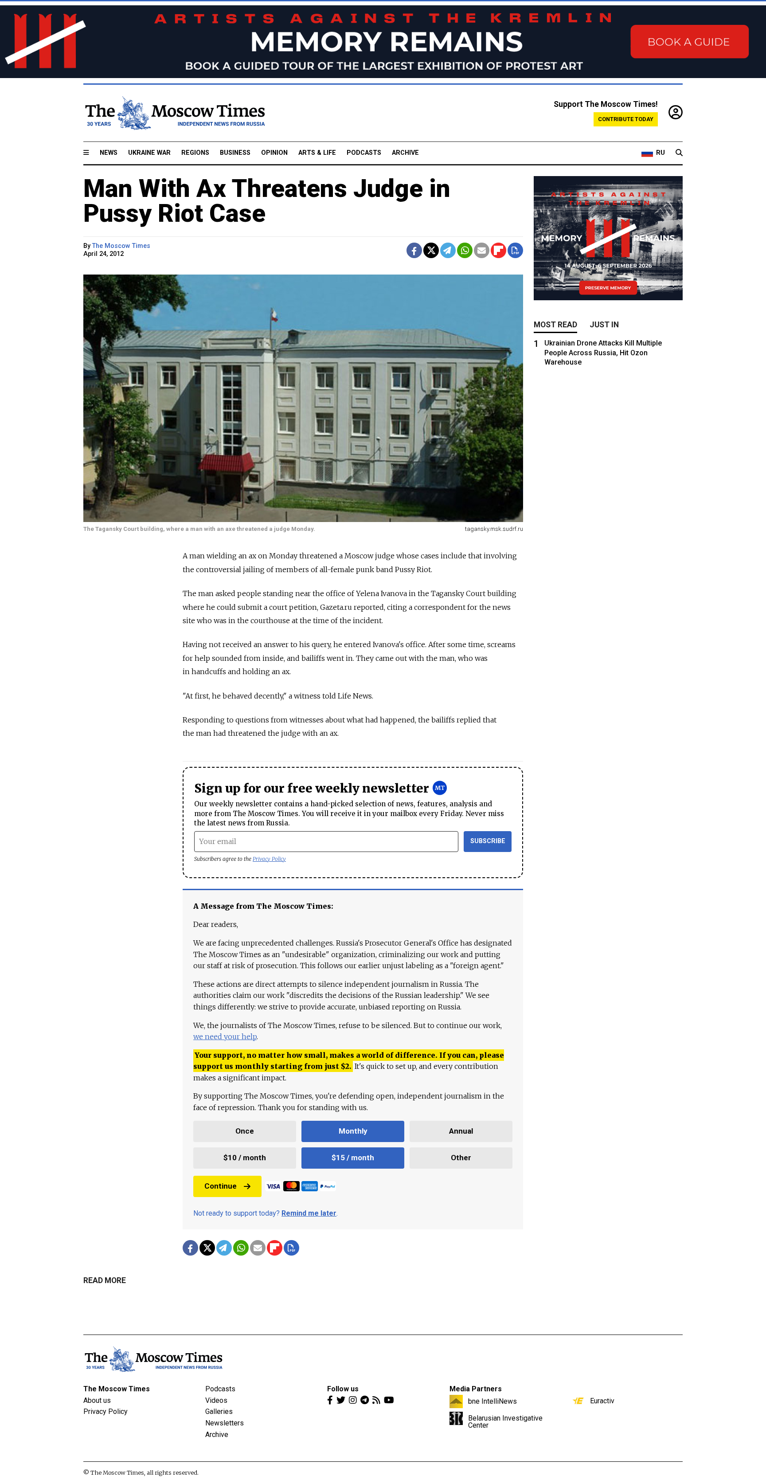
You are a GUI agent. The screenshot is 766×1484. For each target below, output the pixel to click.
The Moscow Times (116, 1389)
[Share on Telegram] (448, 250)
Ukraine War (149, 153)
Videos (216, 1400)
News (108, 153)
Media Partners (475, 1389)
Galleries (219, 1411)
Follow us (343, 1389)
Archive (405, 153)
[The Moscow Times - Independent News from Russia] (174, 113)
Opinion (274, 153)
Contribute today (625, 119)
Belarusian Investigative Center (505, 1421)
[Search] (679, 153)
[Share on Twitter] (431, 250)
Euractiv (602, 1401)
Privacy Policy (269, 859)
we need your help (225, 1036)
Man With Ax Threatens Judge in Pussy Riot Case (266, 201)
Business (235, 153)
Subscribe (487, 841)
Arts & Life (317, 153)
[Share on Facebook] (414, 250)
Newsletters (224, 1423)
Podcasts (364, 153)
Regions (195, 153)
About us (97, 1400)
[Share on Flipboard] (498, 250)
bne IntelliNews (492, 1401)
